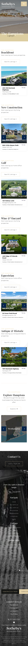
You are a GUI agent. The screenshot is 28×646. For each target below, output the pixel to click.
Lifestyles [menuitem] (14, 516)
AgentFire (14, 643)
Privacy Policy (22, 587)
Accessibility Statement (14, 636)
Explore (13, 409)
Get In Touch (13, 463)
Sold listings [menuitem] (14, 533)
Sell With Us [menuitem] (14, 507)
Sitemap (22, 640)
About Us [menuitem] (14, 550)
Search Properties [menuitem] (14, 527)
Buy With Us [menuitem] (14, 504)
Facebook (14, 605)
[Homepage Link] (8, 4)
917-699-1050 (14, 619)
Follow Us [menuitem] (14, 559)
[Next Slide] (24, 81)
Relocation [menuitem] (14, 510)
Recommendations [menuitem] (14, 544)
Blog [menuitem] (14, 519)
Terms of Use (22, 638)
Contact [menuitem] (14, 556)
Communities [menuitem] (14, 513)
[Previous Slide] (3, 81)
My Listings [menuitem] (14, 530)
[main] (14, 235)
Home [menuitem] (14, 502)
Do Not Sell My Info (15, 640)
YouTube (14, 614)
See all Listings (10, 61)
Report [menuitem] (14, 553)
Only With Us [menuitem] (14, 547)
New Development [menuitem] (14, 536)
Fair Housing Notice (13, 638)
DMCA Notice (7, 640)
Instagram (14, 608)
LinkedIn (14, 611)
